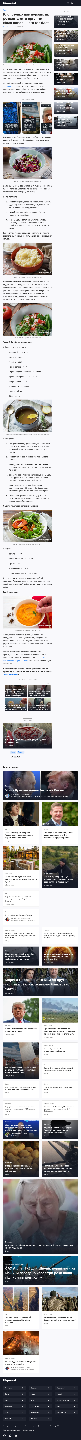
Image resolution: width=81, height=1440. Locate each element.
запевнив (7, 86)
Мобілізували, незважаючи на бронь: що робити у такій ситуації (60, 1318)
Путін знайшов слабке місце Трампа (18, 915)
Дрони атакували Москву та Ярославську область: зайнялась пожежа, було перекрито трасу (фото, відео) (59, 1031)
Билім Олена (7, 27)
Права (64, 1426)
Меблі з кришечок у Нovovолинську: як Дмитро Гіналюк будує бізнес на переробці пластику (59, 936)
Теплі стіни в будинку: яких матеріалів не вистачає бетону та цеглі (21, 879)
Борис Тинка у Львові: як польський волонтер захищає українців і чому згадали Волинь (21, 899)
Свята (13, 752)
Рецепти (5, 10)
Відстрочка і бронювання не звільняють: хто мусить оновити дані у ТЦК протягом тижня (20, 1109)
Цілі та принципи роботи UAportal (48, 1426)
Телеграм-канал (10, 674)
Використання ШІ (28, 1430)
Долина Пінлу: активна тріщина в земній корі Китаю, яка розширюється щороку (58, 1069)
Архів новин (18, 1426)
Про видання (7, 1426)
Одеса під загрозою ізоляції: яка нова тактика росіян (20, 1363)
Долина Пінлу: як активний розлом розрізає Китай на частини (18, 1320)
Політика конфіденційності (11, 1430)
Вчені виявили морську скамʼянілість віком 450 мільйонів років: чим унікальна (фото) (20, 1088)
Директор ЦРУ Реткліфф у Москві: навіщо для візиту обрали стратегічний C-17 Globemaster (59, 1109)
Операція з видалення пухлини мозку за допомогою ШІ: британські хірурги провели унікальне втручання (58, 835)
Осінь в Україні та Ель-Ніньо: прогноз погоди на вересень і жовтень (57, 1050)
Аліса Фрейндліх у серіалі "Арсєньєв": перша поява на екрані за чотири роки (19, 835)
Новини (24, 757)
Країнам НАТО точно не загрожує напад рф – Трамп (21, 1030)
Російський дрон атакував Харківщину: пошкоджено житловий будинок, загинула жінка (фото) (20, 936)
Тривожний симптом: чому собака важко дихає (58, 1088)
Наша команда (29, 1426)
